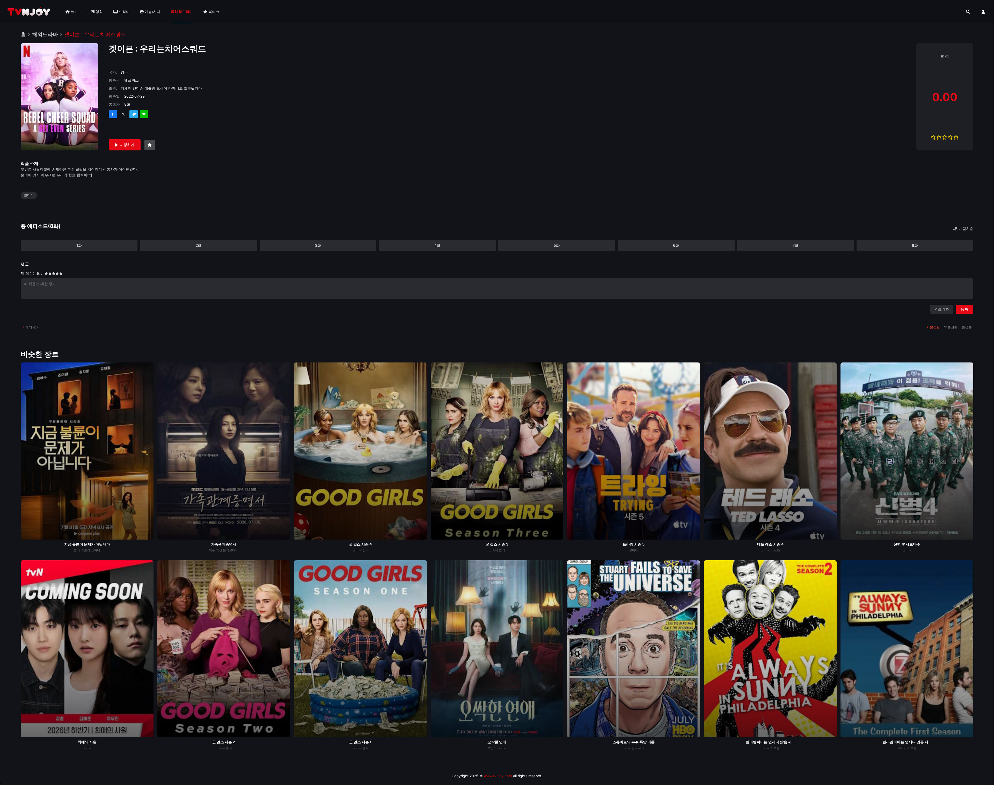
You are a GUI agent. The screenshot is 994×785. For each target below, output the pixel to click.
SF (644, 748)
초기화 (943, 309)
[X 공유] (123, 114)
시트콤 (775, 748)
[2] (46, 274)
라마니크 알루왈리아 (185, 88)
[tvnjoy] (28, 11)
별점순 (967, 327)
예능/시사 (152, 11)
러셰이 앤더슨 (132, 88)
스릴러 (85, 550)
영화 (98, 11)
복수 (212, 550)
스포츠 (775, 550)
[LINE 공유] (144, 114)
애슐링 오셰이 (155, 88)
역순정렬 (951, 327)
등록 (964, 309)
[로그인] (983, 11)
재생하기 (127, 144)
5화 (557, 245)
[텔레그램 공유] (133, 114)
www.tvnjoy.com (498, 776)
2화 (198, 245)
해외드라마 (183, 11)
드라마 (124, 11)
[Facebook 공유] (113, 114)
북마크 (213, 11)
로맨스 (491, 748)
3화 (318, 245)
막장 (219, 550)
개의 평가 (31, 327)
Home (75, 11)
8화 (915, 245)
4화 (437, 245)
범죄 (77, 550)
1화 (79, 245)
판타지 (636, 748)
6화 (676, 245)
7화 (795, 245)
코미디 (29, 195)
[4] (48, 274)
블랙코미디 (230, 550)
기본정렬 (933, 327)
